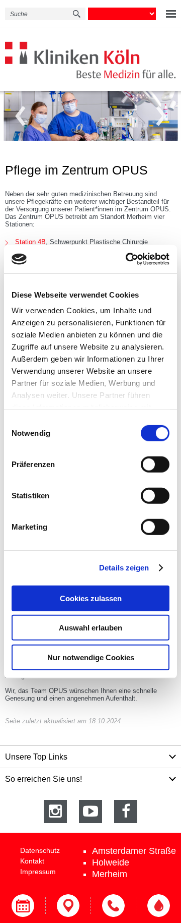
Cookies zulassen (91, 598)
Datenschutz (40, 850)
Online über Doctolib (22, 905)
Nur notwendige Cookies (90, 657)
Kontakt (32, 861)
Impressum (38, 872)
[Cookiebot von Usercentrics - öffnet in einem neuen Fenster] (127, 259)
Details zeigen (124, 567)
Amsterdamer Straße (134, 851)
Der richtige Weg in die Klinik (67, 905)
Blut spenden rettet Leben (158, 905)
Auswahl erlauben (90, 627)
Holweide (110, 862)
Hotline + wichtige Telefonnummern (113, 905)
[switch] (155, 464)
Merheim (109, 874)
